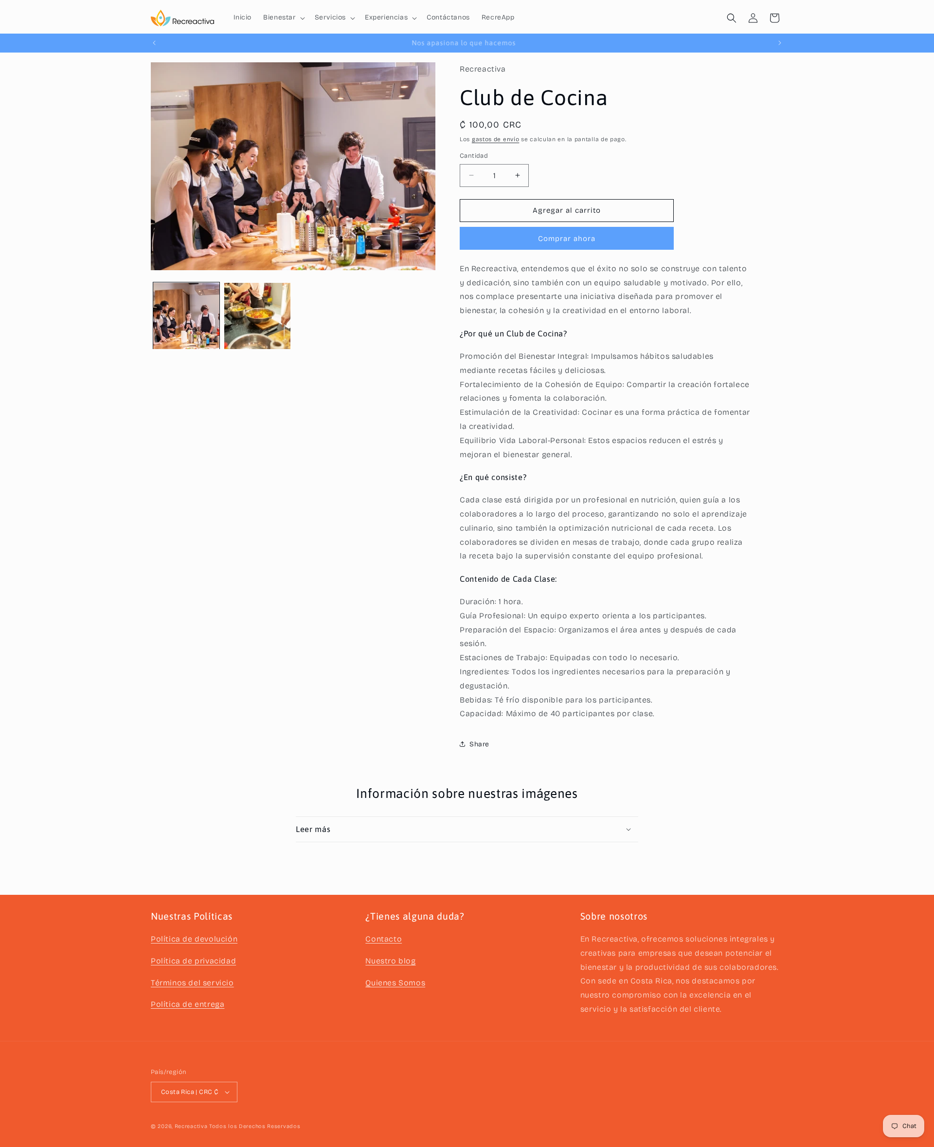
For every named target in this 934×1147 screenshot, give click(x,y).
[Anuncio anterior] (154, 43)
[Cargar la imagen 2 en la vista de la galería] (257, 316)
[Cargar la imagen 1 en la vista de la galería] (186, 316)
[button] (282, 17)
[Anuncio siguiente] (779, 43)
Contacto (383, 939)
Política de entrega (187, 1004)
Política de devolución (194, 939)
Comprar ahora (566, 238)
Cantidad (474, 156)
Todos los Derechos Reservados (254, 1126)
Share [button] (479, 744)
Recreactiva (191, 1126)
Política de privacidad (193, 960)
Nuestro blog (390, 960)
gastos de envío (496, 139)
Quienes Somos (395, 982)
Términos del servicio (192, 982)
